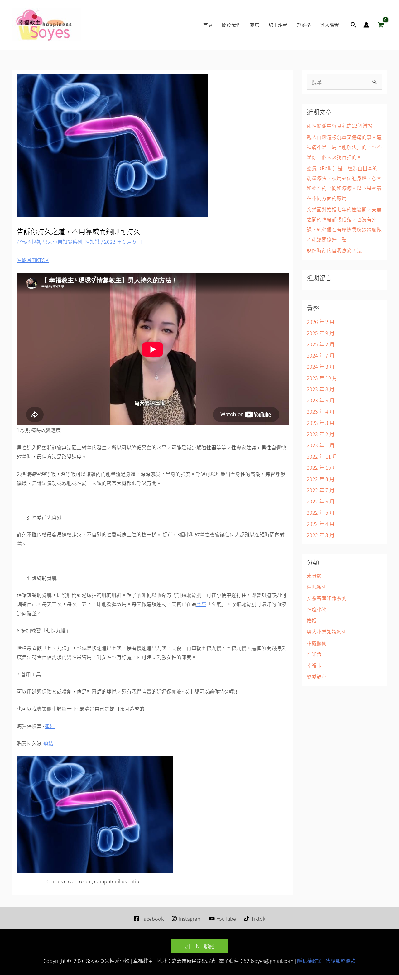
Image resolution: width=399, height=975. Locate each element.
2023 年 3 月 (320, 422)
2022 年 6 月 (320, 501)
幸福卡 (314, 665)
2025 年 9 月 (320, 333)
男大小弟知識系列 (62, 241)
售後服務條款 (341, 960)
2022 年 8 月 (320, 479)
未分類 (314, 575)
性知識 (92, 241)
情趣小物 (30, 241)
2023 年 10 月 (322, 378)
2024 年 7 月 (320, 355)
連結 (50, 726)
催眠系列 (317, 586)
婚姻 (312, 620)
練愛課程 (317, 676)
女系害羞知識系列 (327, 598)
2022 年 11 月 (322, 456)
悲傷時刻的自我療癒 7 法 (334, 250)
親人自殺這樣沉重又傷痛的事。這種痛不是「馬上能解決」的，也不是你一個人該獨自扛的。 (344, 147)
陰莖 (201, 604)
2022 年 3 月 (320, 535)
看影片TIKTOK (33, 260)
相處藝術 (317, 642)
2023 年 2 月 (320, 434)
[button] (353, 25)
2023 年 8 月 (320, 389)
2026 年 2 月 (320, 321)
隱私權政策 (309, 960)
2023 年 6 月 (320, 400)
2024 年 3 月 (320, 366)
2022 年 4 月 (320, 523)
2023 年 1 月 (320, 445)
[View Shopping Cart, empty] (381, 25)
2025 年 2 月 (320, 344)
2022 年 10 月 (322, 467)
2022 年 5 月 (320, 512)
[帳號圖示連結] (366, 25)
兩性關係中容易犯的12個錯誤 (339, 125)
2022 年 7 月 (320, 490)
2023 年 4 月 (320, 411)
